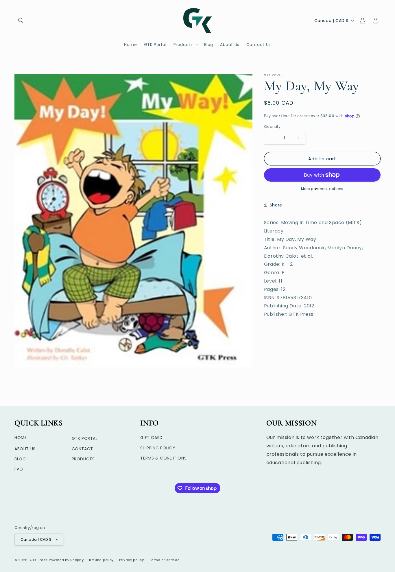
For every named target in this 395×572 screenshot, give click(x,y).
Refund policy (101, 559)
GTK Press (39, 559)
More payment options (322, 188)
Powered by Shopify (66, 559)
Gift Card (151, 437)
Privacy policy (131, 559)
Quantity (272, 126)
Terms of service (164, 559)
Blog (20, 459)
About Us (25, 448)
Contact (82, 448)
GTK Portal (85, 438)
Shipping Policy (157, 448)
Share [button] (276, 205)
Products (83, 459)
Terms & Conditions (163, 458)
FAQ (18, 469)
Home (20, 437)
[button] (20, 20)
